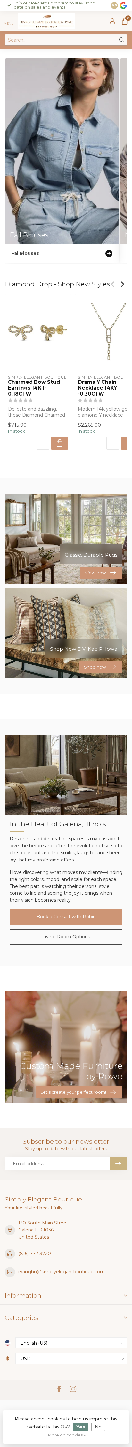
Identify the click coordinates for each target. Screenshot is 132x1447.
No (98, 1427)
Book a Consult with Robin (66, 917)
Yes (80, 1427)
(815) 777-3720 (34, 1253)
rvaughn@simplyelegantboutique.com (61, 1272)
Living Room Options (66, 937)
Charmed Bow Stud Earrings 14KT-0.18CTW (34, 388)
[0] (124, 21)
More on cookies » (67, 1435)
